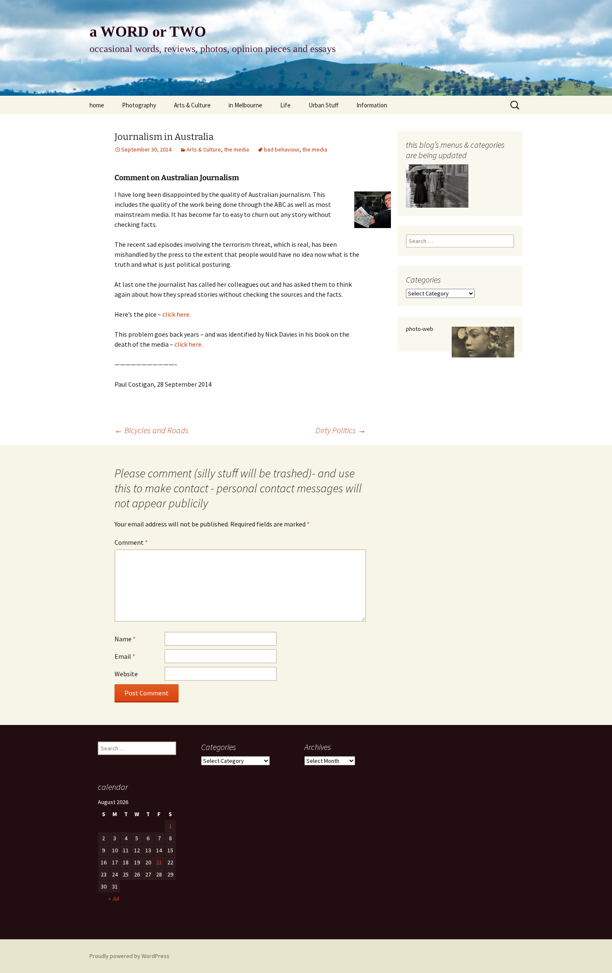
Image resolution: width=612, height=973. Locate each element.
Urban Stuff (323, 105)
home (97, 105)
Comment (131, 542)
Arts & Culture (192, 105)
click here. (176, 314)
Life (285, 105)
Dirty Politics (341, 430)
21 (159, 862)
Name (125, 639)
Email (124, 656)
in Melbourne (245, 105)
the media (236, 149)
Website (126, 674)
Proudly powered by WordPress (129, 956)
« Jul (113, 898)
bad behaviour (281, 149)
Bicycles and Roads (151, 430)
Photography (139, 105)
